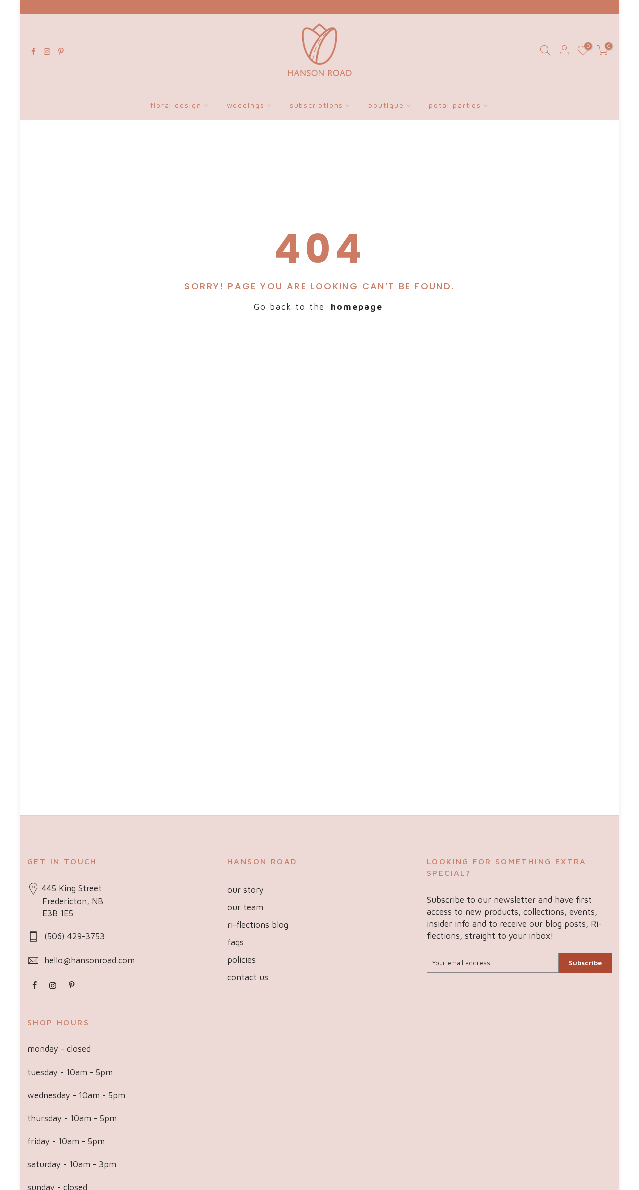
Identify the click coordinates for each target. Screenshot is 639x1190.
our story (245, 890)
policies (241, 960)
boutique (386, 105)
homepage (357, 307)
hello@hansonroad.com (89, 960)
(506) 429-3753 (74, 936)
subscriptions (317, 105)
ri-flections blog (257, 925)
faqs (235, 942)
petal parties (455, 105)
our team (245, 907)
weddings (246, 105)
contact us (247, 977)
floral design (176, 105)
